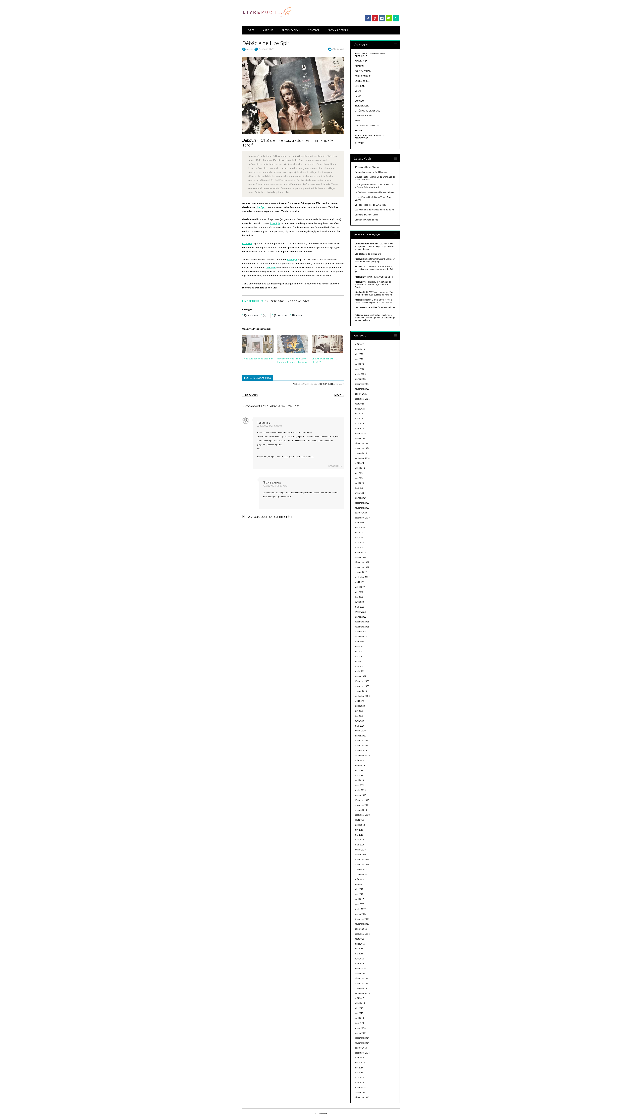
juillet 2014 (360, 1063)
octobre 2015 (361, 988)
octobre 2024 (361, 453)
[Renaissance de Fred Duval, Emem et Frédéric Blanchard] (292, 344)
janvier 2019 (360, 795)
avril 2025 (359, 423)
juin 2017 (359, 889)
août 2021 (359, 642)
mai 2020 (359, 716)
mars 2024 (359, 488)
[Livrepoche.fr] (267, 20)
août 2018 (359, 820)
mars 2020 (359, 726)
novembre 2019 (362, 745)
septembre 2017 (362, 874)
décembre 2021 (362, 622)
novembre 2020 (362, 686)
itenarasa (264, 422)
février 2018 (360, 850)
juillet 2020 (360, 706)
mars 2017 (359, 904)
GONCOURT (360, 101)
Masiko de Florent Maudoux (368, 167)
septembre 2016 (362, 934)
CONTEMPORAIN (263, 377)
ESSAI (358, 91)
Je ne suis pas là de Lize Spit (257, 358)
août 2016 (359, 939)
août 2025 (359, 404)
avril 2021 (359, 661)
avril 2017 (359, 899)
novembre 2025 (362, 389)
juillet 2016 (360, 944)
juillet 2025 (360, 409)
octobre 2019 (361, 751)
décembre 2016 (362, 919)
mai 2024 (359, 478)
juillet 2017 (360, 884)
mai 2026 (359, 359)
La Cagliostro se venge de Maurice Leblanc (374, 192)
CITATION (359, 66)
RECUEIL (359, 130)
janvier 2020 (360, 736)
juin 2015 (359, 1008)
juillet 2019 (360, 765)
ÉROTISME (360, 86)
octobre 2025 (361, 394)
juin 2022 (359, 592)
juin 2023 (359, 533)
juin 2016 (359, 949)
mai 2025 (359, 419)
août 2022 (359, 582)
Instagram (382, 18)
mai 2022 (359, 597)
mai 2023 (359, 537)
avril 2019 (359, 780)
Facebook (368, 18)
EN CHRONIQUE (362, 76)
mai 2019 (359, 775)
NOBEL (358, 121)
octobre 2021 (361, 631)
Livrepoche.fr (253, 301)
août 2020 (359, 701)
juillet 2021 (360, 646)
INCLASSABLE (362, 106)
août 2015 (359, 998)
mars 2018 (359, 845)
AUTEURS (267, 30)
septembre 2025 (362, 399)
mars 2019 (359, 785)
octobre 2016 (361, 929)
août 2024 (359, 463)
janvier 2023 (360, 557)
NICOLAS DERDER (338, 30)
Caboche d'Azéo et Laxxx (366, 215)
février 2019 (360, 790)
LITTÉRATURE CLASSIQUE (367, 111)
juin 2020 (359, 711)
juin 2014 (359, 1068)
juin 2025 (359, 414)
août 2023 (359, 522)
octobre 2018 (361, 810)
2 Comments (338, 48)
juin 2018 (359, 830)
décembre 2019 (362, 740)
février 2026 (360, 374)
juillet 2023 (360, 528)
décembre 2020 (362, 681)
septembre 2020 (362, 696)
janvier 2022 (360, 617)
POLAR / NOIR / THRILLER (367, 126)
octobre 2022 (361, 572)
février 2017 (360, 909)
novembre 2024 (362, 448)
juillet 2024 (360, 468)
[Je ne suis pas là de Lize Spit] (258, 344)
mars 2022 (359, 607)
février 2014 (360, 1087)
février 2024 (360, 493)
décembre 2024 (362, 443)
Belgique (305, 383)
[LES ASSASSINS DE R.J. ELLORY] (327, 344)
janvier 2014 (360, 1092)
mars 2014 (359, 1082)
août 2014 (359, 1058)
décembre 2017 (362, 860)
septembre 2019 (362, 755)
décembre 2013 (362, 1097)
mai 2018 (359, 835)
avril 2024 (359, 483)
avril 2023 (359, 542)
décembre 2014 (362, 1038)
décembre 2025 (362, 384)
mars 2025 (359, 428)
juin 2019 (359, 770)
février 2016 (360, 968)
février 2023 (360, 552)
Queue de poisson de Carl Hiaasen (371, 172)
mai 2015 (359, 1013)
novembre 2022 (362, 567)
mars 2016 (359, 963)
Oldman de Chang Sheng (366, 220)
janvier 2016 (360, 973)
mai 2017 (359, 894)
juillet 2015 (360, 1003)
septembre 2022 (362, 577)
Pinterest (375, 18)
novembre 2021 (362, 627)
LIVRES (250, 30)
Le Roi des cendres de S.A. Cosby (370, 205)
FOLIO (358, 96)
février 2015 (360, 1028)
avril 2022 (359, 602)
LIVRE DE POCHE (363, 116)
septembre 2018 (362, 815)
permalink (339, 383)
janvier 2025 (360, 438)
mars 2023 (359, 547)
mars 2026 (359, 369)
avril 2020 (359, 721)
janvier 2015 (360, 1033)
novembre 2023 (362, 508)
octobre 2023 (361, 513)
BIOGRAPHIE (361, 61)
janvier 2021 (360, 676)
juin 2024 (359, 473)
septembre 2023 (362, 518)
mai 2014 (359, 1072)
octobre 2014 (361, 1048)
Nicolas (249, 48)
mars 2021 (359, 666)
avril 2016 (359, 959)
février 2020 (360, 731)
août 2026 (359, 344)
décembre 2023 (362, 503)
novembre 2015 (362, 983)
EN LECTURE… (362, 81)
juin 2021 (359, 651)
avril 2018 (359, 840)
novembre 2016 (362, 924)
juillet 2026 (360, 349)
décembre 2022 (362, 562)
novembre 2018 (362, 805)
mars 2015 (359, 1023)
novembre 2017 (362, 864)
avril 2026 (359, 364)
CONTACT (313, 30)
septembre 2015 (362, 993)
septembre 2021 (362, 637)
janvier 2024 (360, 498)
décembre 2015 (362, 978)
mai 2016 (359, 954)
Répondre (334, 466)
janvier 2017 (360, 914)
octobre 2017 (361, 869)
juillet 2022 (360, 587)
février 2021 (360, 671)
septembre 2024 (362, 458)
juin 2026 (359, 354)
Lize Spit (260, 207)
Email (389, 18)
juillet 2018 (360, 825)
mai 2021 (359, 656)
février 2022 (360, 612)
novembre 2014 (362, 1043)
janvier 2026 (360, 379)
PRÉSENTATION (291, 30)
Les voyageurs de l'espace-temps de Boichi (374, 210)
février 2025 (360, 433)
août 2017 (359, 879)
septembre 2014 (362, 1053)
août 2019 (359, 760)
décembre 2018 (362, 800)
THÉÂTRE (359, 143)
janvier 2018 (360, 854)
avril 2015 (359, 1018)
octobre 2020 (361, 691)
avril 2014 (359, 1077)
